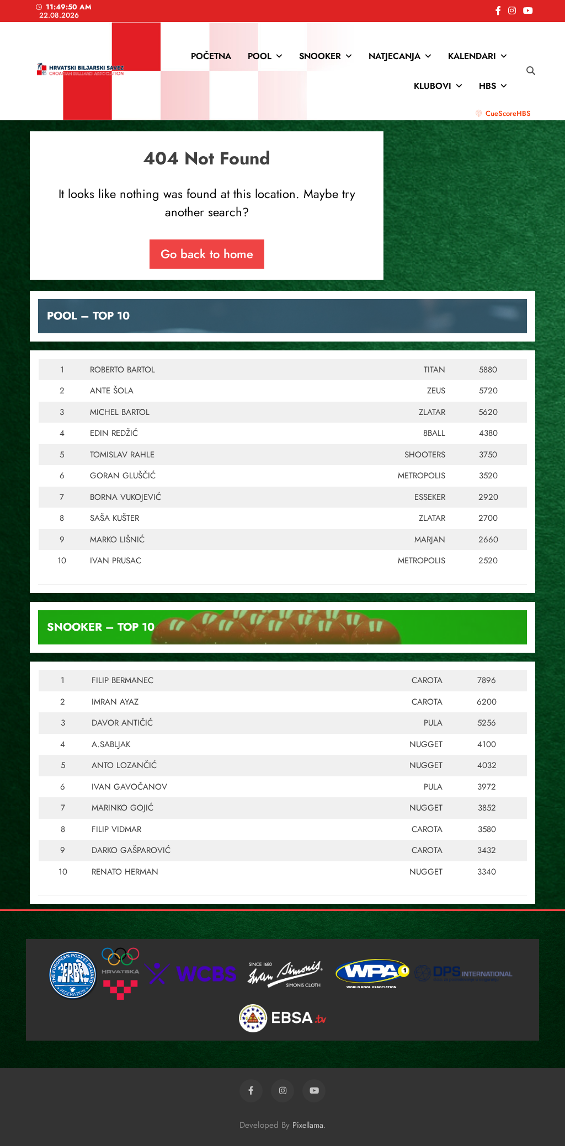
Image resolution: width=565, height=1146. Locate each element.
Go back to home (207, 254)
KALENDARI (472, 56)
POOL (259, 56)
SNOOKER (320, 56)
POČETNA (211, 56)
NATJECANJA (394, 56)
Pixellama (307, 1125)
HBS (487, 85)
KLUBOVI (432, 85)
